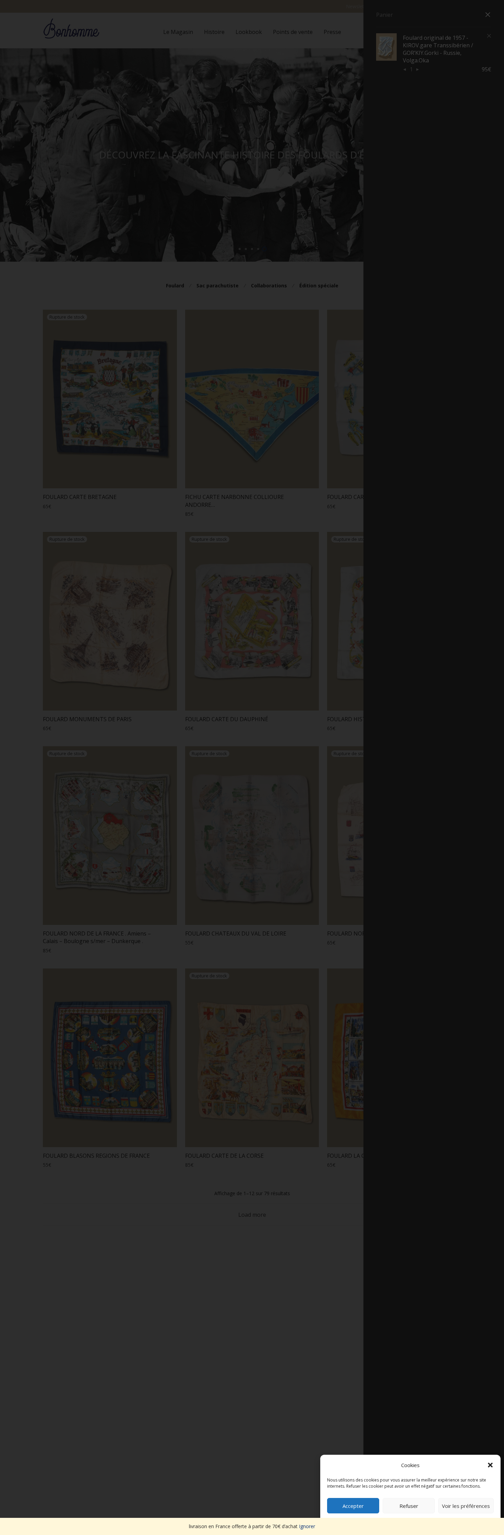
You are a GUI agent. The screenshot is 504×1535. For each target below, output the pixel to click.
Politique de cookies (407, 1522)
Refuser (408, 1505)
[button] (490, 1465)
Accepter (353, 1505)
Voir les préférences (466, 1505)
